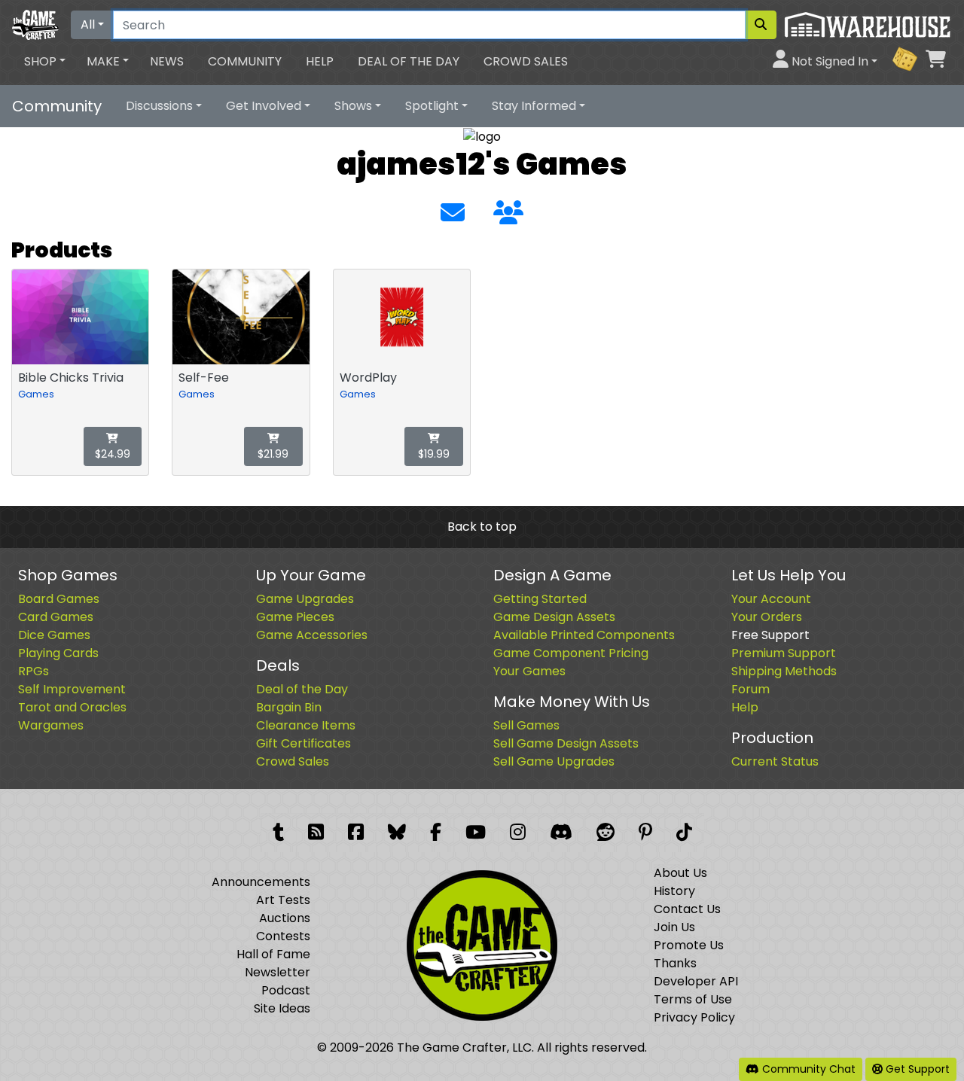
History (674, 891)
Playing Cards (58, 653)
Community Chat (807, 1068)
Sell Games (526, 725)
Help (320, 61)
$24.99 (112, 453)
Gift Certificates (303, 743)
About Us (680, 873)
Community (245, 61)
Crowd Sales (526, 61)
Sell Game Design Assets (566, 743)
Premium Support (783, 653)
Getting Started (540, 598)
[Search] (760, 25)
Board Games (58, 598)
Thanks (675, 963)
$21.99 (273, 453)
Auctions (284, 918)
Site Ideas (282, 1008)
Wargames (51, 725)
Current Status (775, 761)
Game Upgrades (305, 598)
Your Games (529, 671)
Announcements (261, 882)
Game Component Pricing (570, 653)
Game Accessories (312, 635)
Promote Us (689, 945)
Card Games (55, 617)
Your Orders (766, 617)
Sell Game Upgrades (554, 761)
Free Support (770, 635)
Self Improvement (72, 689)
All (88, 24)
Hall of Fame (273, 954)
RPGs (33, 671)
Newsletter (277, 972)
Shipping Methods (784, 671)
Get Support (916, 1068)
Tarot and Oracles (72, 707)
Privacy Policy (694, 1017)
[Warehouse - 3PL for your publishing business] (867, 23)
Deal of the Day (408, 61)
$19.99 (434, 453)
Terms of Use (693, 999)
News (167, 61)
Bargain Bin (289, 707)
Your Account (771, 598)
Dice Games (54, 635)
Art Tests (283, 900)
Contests (283, 936)
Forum (750, 689)
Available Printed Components (584, 635)
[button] (45, 62)
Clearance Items (305, 725)
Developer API (696, 981)
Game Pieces (295, 617)
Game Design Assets (554, 617)
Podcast (285, 990)
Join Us (674, 927)
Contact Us (687, 909)
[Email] (452, 213)
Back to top (482, 526)
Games (36, 394)
